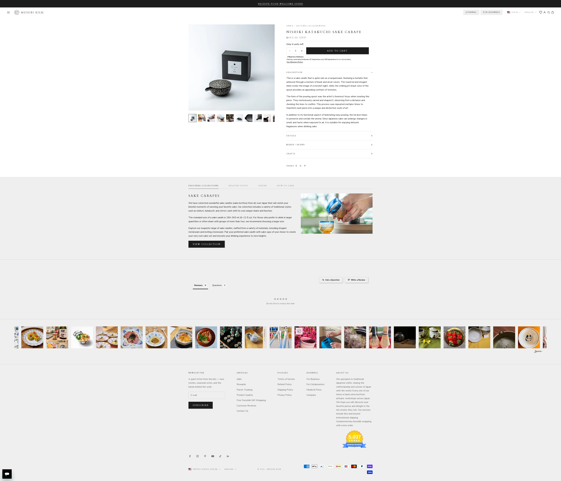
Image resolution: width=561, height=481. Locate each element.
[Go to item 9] (267, 118)
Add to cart (337, 50)
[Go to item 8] (258, 118)
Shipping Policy (285, 389)
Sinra (289, 26)
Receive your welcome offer (280, 3)
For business (491, 12)
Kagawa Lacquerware (311, 26)
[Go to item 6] (239, 118)
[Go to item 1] (192, 118)
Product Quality (245, 395)
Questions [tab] (217, 285)
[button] (32, 337)
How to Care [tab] (285, 186)
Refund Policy (284, 384)
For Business (313, 379)
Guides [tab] (262, 186)
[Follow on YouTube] (212, 456)
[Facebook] (296, 166)
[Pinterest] (305, 166)
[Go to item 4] (221, 118)
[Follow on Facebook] (189, 456)
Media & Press (314, 389)
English (529, 12)
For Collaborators (315, 384)
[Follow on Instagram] (197, 456)
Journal (471, 12)
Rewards (241, 384)
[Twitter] (300, 166)
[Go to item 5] (230, 118)
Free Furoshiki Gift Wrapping (251, 400)
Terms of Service (286, 379)
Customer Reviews (246, 405)
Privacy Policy (284, 395)
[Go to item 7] (249, 118)
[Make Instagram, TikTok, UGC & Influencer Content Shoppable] (538, 352)
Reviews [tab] (198, 285)
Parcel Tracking (244, 389)
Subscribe (200, 405)
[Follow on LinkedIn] (227, 456)
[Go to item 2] (202, 118)
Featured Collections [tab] (203, 186)
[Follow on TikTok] (220, 456)
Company (311, 395)
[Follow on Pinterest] (205, 456)
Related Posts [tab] (238, 186)
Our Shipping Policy (295, 62)
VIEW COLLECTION (207, 244)
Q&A (239, 379)
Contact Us (242, 411)
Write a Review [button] (358, 280)
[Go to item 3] (211, 118)
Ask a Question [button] (332, 280)
